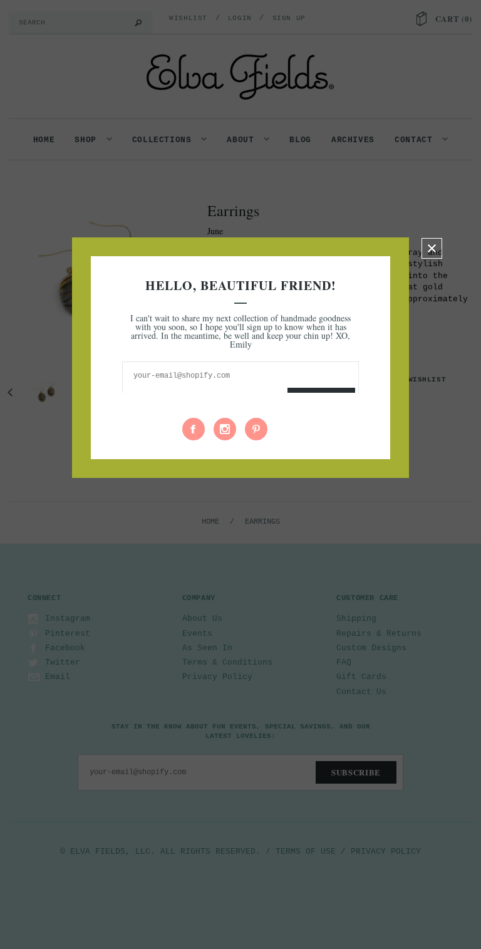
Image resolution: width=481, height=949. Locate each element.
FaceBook (193, 429)
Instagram (225, 429)
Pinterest (256, 429)
